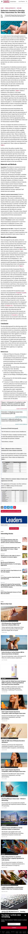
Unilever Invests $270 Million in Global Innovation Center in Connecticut (12, 828)
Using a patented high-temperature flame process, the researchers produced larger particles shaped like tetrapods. (13, 629)
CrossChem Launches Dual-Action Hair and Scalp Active (10, 578)
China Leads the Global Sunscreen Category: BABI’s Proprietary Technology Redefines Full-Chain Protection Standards (14, 682)
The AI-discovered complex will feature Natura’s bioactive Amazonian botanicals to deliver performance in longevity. (13, 864)
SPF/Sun (2, 545)
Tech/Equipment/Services (5, 568)
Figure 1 (18, 90)
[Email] (2, 507)
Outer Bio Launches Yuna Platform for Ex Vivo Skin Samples (11, 571)
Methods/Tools (5, 620)
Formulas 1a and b (21, 292)
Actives (2, 560)
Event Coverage (5, 738)
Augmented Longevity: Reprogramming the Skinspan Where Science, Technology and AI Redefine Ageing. (11, 586)
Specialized (3, 537)
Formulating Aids (6, 649)
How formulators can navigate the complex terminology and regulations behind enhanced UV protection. (14, 804)
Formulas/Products (10, 8)
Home (2, 8)
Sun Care (19, 8)
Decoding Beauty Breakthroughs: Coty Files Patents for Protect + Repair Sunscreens (10, 549)
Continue (14, 927)
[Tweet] (11, 507)
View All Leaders (14, 528)
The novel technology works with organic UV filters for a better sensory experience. (14, 657)
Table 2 (21, 249)
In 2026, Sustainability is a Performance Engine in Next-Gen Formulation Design (12, 888)
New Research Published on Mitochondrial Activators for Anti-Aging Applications (11, 564)
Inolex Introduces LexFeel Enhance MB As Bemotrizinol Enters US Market (13, 653)
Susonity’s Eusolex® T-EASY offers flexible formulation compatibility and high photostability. (13, 717)
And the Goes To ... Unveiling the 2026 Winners (13, 912)
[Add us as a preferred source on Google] (14, 507)
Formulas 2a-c (9, 305)
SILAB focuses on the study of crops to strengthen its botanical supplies (10, 556)
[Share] (5, 507)
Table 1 (2, 145)
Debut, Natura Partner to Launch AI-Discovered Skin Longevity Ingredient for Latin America (13, 858)
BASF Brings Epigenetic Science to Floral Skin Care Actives (11, 593)
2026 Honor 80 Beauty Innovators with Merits (13, 741)
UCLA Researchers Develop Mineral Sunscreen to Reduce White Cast (11, 624)
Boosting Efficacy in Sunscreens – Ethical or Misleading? (14, 799)
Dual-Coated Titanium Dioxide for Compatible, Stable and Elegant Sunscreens (13, 712)
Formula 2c (15, 315)
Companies (4, 825)
